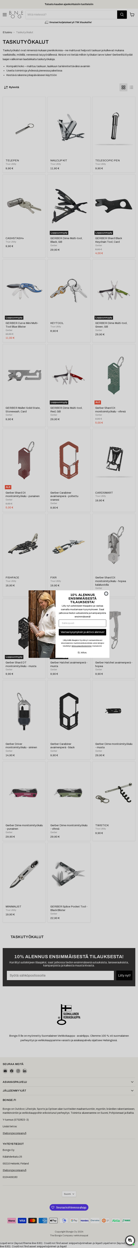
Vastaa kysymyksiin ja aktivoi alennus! (82, 632)
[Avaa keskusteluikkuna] (130, 1240)
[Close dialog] (106, 593)
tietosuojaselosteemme (82, 646)
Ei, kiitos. (82, 652)
